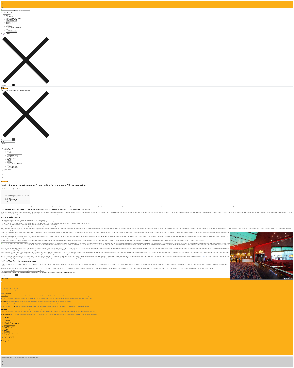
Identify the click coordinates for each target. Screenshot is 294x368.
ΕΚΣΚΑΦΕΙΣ (7, 322)
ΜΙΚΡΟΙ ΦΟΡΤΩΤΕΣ (9, 325)
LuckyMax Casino (5, 314)
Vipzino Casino (4, 311)
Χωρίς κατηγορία (23, 188)
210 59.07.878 (4, 88)
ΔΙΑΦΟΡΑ (6, 334)
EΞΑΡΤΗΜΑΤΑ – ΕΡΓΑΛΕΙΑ (11, 333)
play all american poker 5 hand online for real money (113, 236)
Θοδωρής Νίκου (5, 188)
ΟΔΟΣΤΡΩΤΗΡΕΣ (8, 327)
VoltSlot (13, 306)
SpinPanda (3, 303)
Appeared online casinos (11, 199)
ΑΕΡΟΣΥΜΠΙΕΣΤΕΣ (9, 337)
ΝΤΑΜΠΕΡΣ (7, 332)
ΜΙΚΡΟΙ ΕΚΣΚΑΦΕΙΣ (9, 326)
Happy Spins (4, 309)
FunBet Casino (6, 298)
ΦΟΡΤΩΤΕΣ (7, 321)
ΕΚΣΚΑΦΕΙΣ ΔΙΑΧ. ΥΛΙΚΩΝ (11, 323)
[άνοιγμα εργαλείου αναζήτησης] (25, 83)
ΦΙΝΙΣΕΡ (6, 329)
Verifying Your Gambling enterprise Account (16, 201)
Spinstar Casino (4, 296)
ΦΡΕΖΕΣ (6, 330)
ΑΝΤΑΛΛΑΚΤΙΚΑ (9, 336)
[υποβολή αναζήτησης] (13, 85)
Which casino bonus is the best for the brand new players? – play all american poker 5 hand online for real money (17, 197)
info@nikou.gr (7, 293)
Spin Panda (3, 301)
